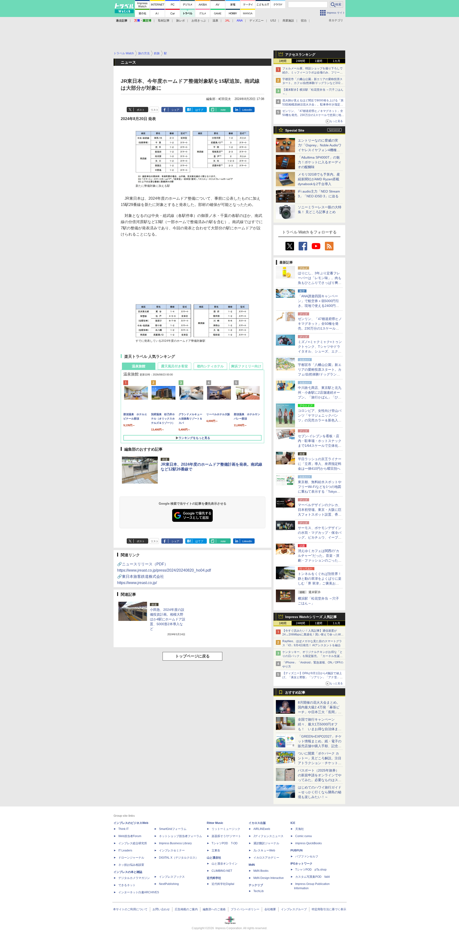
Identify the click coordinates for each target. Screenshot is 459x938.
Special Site (294, 130)
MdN (252, 864)
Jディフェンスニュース (268, 836)
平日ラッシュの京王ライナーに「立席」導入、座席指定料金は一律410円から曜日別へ (319, 463)
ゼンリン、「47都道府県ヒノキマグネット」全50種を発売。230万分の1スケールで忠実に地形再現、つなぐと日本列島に (313, 115)
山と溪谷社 (214, 857)
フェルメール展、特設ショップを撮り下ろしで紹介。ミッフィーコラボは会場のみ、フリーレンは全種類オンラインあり (312, 72)
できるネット (127, 885)
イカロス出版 (257, 823)
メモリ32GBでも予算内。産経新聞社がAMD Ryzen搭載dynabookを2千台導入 (319, 179)
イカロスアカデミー (266, 857)
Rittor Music (215, 823)
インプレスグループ (294, 909)
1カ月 (336, 61)
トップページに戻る (192, 656)
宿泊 (303, 20)
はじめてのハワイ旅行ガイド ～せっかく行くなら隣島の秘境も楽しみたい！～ (319, 792)
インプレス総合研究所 (132, 843)
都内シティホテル (210, 366)
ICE (292, 823)
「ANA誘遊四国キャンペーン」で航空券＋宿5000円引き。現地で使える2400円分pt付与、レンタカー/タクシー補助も (320, 305)
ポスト (141, 109)
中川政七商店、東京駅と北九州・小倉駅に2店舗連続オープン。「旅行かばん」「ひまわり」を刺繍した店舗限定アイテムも (319, 397)
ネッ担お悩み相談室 (131, 864)
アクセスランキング (300, 54)
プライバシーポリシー (245, 909)
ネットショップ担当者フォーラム (180, 836)
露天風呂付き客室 (174, 366)
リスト (154, 109)
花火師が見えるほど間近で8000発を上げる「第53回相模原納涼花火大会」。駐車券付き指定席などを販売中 (313, 104)
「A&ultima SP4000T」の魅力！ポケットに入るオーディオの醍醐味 (319, 162)
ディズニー (256, 20)
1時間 (282, 61)
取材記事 (163, 20)
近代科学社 (214, 878)
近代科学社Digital (223, 884)
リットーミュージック (226, 829)
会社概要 (270, 909)
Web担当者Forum (129, 836)
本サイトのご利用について (130, 909)
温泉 (215, 20)
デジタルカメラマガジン (134, 878)
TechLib (258, 891)
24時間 (300, 61)
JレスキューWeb (264, 850)
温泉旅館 (138, 366)
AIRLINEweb (261, 829)
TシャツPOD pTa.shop (311, 869)
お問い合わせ (161, 909)
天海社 (299, 829)
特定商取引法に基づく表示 (329, 909)
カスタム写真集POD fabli (312, 876)
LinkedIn (247, 109)
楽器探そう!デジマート (226, 836)
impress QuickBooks (308, 843)
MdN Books (260, 870)
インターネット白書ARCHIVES (138, 892)
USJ (273, 20)
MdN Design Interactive (268, 878)
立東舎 (216, 850)
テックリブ (256, 885)
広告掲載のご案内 (186, 909)
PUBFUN (296, 850)
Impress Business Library (175, 843)
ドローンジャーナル (131, 857)
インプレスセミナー (172, 850)
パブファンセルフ (306, 856)
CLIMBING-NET (222, 870)
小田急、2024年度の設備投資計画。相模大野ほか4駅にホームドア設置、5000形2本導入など (167, 619)
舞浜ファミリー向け (246, 366)
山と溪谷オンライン (224, 863)
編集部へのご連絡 (214, 909)
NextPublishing (169, 884)
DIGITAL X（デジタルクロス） (178, 857)
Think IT (123, 829)
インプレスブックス (172, 876)
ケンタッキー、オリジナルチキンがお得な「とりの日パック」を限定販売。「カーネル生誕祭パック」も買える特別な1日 (312, 656)
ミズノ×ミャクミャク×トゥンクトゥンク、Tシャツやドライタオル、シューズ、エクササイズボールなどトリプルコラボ (320, 351)
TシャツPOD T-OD (225, 843)
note (223, 109)
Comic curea (303, 836)
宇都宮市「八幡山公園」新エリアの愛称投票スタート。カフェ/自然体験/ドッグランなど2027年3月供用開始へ (312, 83)
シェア (175, 109)
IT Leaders (125, 850)
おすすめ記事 (295, 692)
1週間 (318, 61)
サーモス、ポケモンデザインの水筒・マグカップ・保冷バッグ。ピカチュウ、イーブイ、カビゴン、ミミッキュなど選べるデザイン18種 (319, 537)
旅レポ (180, 20)
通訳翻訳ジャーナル (266, 843)
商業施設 (288, 20)
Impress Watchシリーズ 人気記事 (311, 617)
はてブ (199, 109)
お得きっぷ (198, 20)
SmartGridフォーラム (172, 829)
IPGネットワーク (301, 863)
